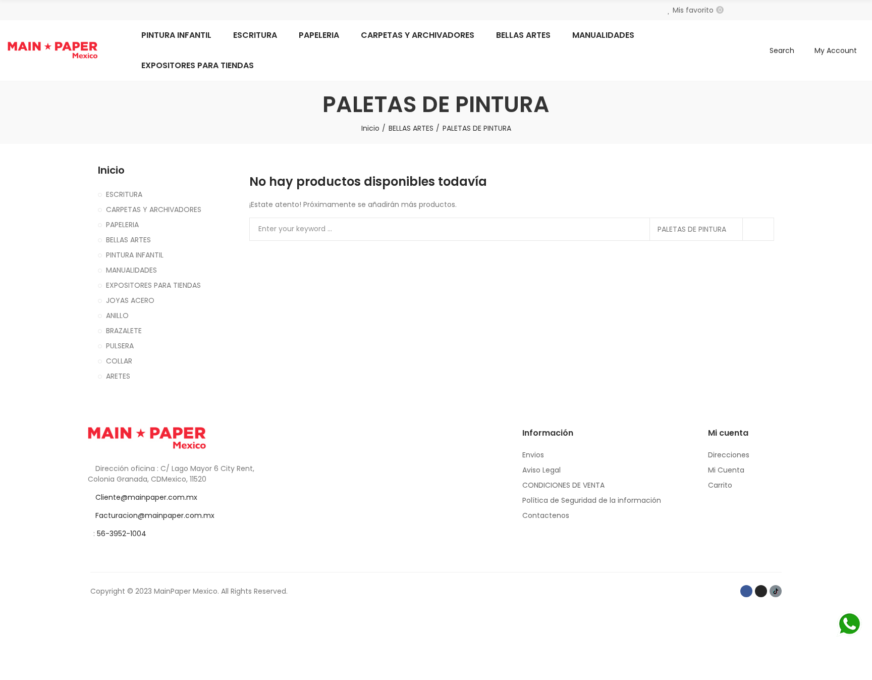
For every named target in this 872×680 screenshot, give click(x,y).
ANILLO (117, 315)
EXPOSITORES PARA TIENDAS (153, 285)
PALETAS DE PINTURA (692, 229)
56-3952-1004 (121, 534)
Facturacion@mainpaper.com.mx (154, 515)
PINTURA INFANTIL (135, 255)
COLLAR (119, 361)
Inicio (111, 170)
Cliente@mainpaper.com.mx (146, 497)
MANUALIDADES (131, 270)
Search (758, 229)
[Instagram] (761, 591)
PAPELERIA (122, 225)
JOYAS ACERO (130, 300)
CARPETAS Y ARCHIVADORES (153, 209)
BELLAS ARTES (128, 240)
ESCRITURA (124, 194)
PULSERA (120, 346)
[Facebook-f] (746, 591)
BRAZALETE (124, 331)
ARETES (118, 376)
